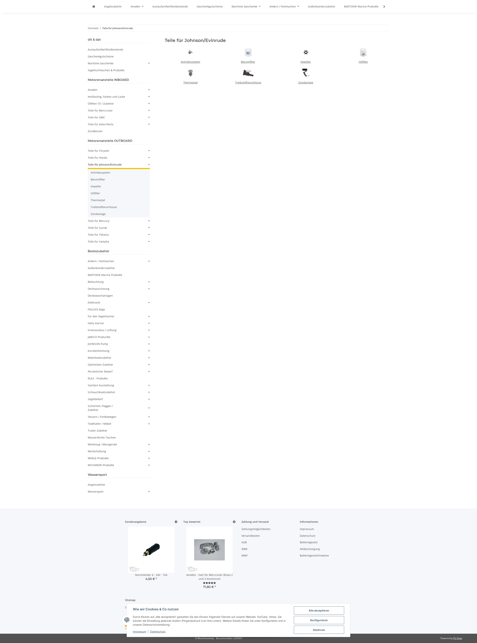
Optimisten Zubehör (100, 364)
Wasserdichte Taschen (102, 437)
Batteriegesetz (309, 542)
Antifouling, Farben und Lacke (106, 96)
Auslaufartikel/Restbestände (105, 49)
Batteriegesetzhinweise (314, 555)
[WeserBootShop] (94, 6)
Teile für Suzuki (97, 227)
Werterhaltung (97, 451)
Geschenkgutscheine (101, 56)
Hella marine (96, 323)
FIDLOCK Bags (96, 309)
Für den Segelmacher (101, 316)
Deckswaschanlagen (100, 295)
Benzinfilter (248, 62)
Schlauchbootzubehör (101, 392)
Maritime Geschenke (100, 63)
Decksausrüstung (98, 288)
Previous (134, 558)
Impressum (139, 631)
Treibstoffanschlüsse (248, 82)
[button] (381, 6)
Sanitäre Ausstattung (101, 385)
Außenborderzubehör (101, 268)
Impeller (306, 62)
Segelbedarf (95, 399)
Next (168, 558)
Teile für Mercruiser (100, 110)
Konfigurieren (319, 620)
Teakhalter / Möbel (99, 423)
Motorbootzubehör (99, 357)
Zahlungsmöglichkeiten (256, 529)
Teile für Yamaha (98, 241)
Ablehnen (319, 629)
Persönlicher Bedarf (100, 371)
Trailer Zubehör (97, 430)
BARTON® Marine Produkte (105, 275)
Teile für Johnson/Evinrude (105, 164)
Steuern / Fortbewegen (102, 417)
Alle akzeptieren (319, 610)
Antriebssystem (190, 62)
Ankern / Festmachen (101, 261)
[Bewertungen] (209, 582)
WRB (244, 549)
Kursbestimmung (98, 351)
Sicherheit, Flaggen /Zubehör (100, 408)
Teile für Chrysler (98, 151)
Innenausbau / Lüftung (102, 330)
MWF (244, 555)
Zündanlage (305, 82)
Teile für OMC (96, 117)
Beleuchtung (96, 282)
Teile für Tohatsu (98, 234)
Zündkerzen (95, 131)
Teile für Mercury (98, 221)
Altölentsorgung (310, 549)
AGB (244, 542)
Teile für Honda (97, 157)
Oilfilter (363, 62)
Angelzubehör (96, 484)
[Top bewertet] (234, 521)
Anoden (92, 90)
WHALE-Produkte (98, 458)
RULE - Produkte (98, 378)
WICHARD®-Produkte (101, 465)
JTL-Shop (457, 638)
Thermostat (190, 82)
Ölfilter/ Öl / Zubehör (101, 103)
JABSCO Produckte (99, 337)
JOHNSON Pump (98, 344)
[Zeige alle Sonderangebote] (176, 521)
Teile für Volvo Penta (100, 124)
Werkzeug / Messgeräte (102, 444)
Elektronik (94, 302)
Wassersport (95, 491)
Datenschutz (158, 631)
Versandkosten (250, 535)
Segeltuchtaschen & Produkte (106, 70)
